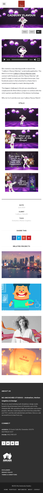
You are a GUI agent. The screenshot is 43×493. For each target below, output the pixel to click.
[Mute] (35, 59)
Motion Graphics (25, 220)
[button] (21, 50)
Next (32, 32)
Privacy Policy (7, 472)
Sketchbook (22, 489)
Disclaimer (6, 470)
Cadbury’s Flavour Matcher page (24, 73)
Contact (37, 489)
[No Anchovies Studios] (21, 4)
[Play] (4, 59)
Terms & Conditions (9, 474)
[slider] (20, 59)
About (30, 489)
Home (6, 489)
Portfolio (13, 489)
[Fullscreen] (38, 59)
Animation (15, 220)
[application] (21, 50)
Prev (25, 32)
